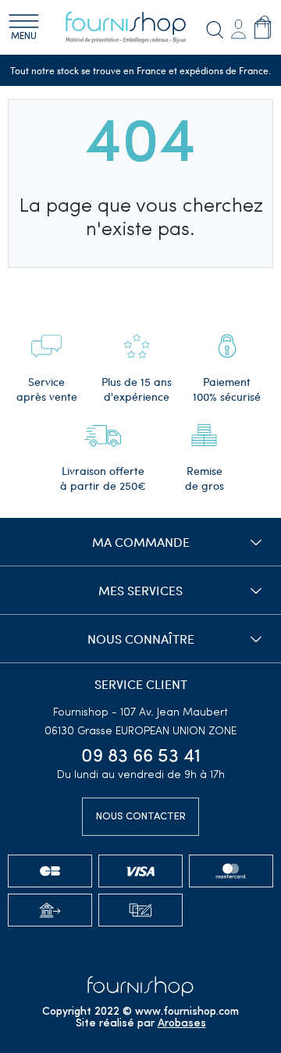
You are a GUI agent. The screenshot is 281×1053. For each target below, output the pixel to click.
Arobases (182, 1024)
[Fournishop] (135, 27)
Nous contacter (141, 817)
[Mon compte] (238, 27)
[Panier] (262, 26)
